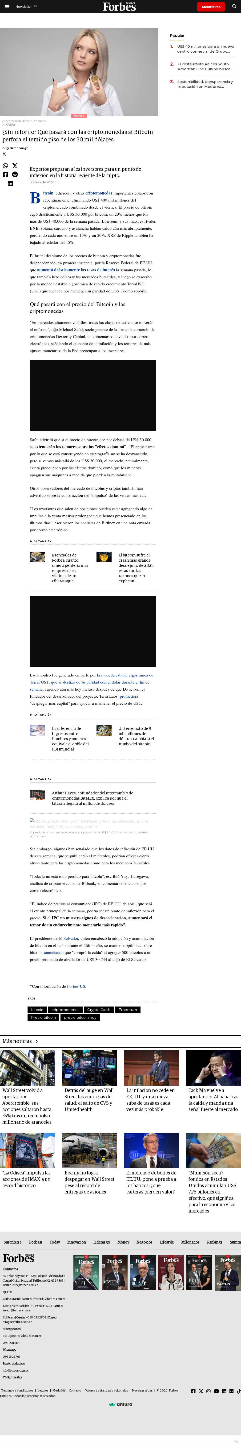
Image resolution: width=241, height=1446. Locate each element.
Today (55, 1242)
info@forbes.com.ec (25, 1285)
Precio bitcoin (43, 1017)
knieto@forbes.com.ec (17, 1310)
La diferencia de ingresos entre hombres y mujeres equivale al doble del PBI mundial (70, 739)
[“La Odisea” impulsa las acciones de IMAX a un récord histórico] (27, 1150)
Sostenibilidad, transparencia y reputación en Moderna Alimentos (205, 84)
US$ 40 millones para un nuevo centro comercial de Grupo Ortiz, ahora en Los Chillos (205, 49)
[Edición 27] (199, 1273)
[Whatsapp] (5, 166)
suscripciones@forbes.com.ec (22, 1335)
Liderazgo (101, 1242)
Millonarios (190, 1242)
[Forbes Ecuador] (120, 6)
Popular (177, 35)
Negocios (145, 1242)
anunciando (54, 952)
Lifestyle (167, 1242)
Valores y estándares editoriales (106, 1390)
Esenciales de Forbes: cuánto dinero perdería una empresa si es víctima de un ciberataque (70, 568)
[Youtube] (216, 1391)
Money (123, 1242)
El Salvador (68, 938)
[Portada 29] (143, 1273)
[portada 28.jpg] (171, 1273)
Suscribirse (211, 7)
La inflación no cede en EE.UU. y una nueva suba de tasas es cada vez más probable (150, 1100)
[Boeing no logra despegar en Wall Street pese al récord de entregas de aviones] (89, 1150)
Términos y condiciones (17, 1390)
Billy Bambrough (15, 148)
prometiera (129, 696)
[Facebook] (5, 174)
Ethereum (128, 1009)
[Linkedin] (10, 183)
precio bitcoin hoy (80, 1017)
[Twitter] (15, 166)
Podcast (35, 1242)
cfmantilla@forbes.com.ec (48, 1299)
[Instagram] (208, 1391)
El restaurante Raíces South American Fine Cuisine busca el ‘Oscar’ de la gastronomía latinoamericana (206, 66)
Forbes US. (76, 986)
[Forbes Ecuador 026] (227, 1273)
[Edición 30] (114, 1273)
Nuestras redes (142, 1390)
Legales (42, 1390)
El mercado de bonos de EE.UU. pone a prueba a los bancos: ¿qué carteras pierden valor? (151, 1182)
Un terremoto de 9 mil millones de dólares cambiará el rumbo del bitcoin (136, 736)
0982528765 (11, 1356)
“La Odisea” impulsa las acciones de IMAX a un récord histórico (26, 1179)
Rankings (214, 1242)
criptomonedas (65, 1009)
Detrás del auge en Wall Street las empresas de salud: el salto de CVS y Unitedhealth (89, 1100)
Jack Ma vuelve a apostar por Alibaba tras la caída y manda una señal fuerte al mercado (213, 1100)
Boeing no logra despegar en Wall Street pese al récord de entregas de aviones (89, 1182)
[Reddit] (15, 174)
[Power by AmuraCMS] (120, 1404)
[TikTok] (239, 1391)
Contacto (75, 1390)
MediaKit (58, 1390)
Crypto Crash (98, 1009)
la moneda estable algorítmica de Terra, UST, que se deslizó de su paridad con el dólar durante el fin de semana (91, 682)
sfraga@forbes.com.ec (17, 1322)
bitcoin (37, 1009)
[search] (234, 7)
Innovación (76, 1242)
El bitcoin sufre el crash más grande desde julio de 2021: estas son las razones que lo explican (136, 568)
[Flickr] (231, 1391)
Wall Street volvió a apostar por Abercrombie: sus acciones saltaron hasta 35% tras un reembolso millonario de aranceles (27, 1106)
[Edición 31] (86, 1273)
